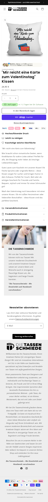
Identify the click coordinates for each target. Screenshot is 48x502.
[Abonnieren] (40, 326)
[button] (4, 9)
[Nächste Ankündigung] (43, 2)
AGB (39, 490)
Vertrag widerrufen (24, 336)
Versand (13, 90)
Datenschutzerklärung (14, 493)
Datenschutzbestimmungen (27, 319)
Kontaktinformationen (25, 497)
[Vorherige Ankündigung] (4, 2)
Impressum (32, 490)
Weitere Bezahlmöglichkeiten (24, 123)
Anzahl (4, 94)
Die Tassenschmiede (19, 490)
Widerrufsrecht (30, 493)
